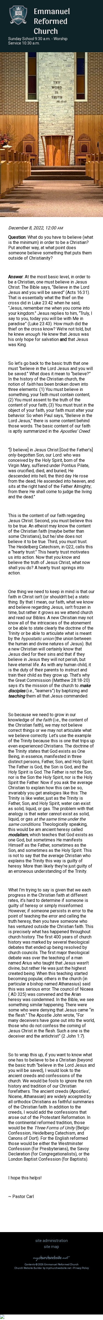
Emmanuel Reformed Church (52, 20)
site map (51, 1246)
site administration (51, 1240)
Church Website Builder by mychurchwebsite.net (43, 1268)
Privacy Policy (81, 1268)
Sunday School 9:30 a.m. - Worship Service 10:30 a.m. (38, 41)
